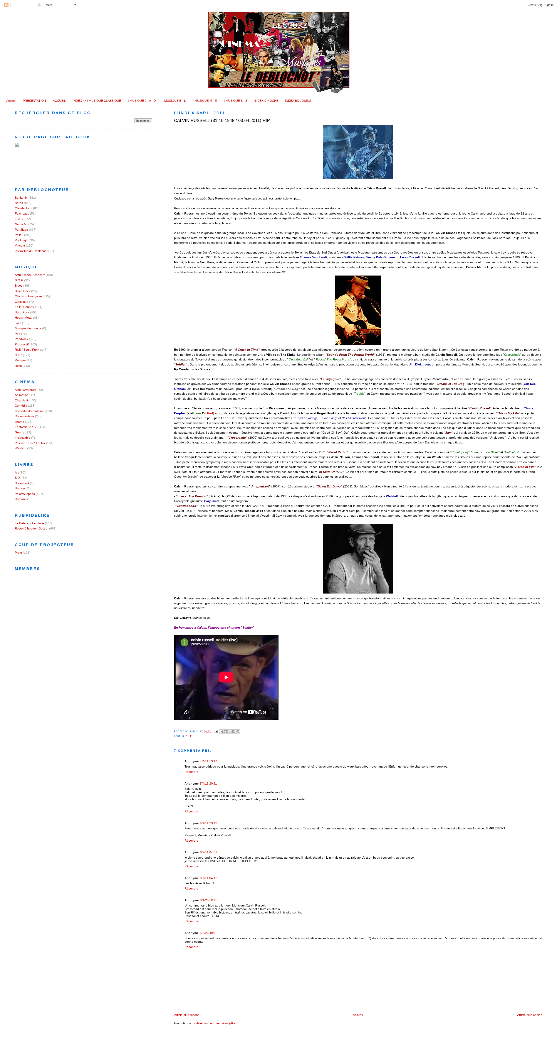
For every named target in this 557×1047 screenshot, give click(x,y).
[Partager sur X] (229, 731)
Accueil (11, 100)
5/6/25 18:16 (208, 933)
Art (17, 472)
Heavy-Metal (23, 317)
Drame (19, 421)
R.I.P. (189, 736)
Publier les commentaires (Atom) (215, 1023)
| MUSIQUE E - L (174, 100)
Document (22, 483)
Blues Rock (22, 291)
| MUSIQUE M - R (205, 100)
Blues (18, 285)
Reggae (20, 360)
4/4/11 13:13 (208, 761)
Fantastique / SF (26, 427)
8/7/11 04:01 (208, 852)
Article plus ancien (529, 1015)
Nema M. (21, 224)
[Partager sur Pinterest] (238, 731)
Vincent (20, 245)
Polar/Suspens (25, 494)
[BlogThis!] (225, 731)
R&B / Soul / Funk (27, 349)
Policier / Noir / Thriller (30, 443)
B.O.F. (19, 280)
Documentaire (24, 416)
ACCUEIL (59, 100)
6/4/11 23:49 (208, 823)
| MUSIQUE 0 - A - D (142, 100)
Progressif (22, 344)
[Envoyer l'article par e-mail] (215, 731)
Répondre (191, 771)
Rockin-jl (21, 240)
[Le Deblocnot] (28, 174)
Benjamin (21, 197)
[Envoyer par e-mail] (221, 731)
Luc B (19, 219)
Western (20, 448)
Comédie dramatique (29, 411)
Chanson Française (28, 296)
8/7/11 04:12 (208, 878)
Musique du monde (28, 328)
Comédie (21, 405)
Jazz (18, 323)
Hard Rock (22, 312)
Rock (18, 365)
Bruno (19, 203)
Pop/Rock (21, 339)
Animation (22, 395)
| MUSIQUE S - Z (235, 100)
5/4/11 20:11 (208, 783)
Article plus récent (186, 1015)
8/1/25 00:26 (208, 900)
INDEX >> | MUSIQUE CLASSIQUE (97, 100)
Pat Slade (21, 229)
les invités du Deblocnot (31, 251)
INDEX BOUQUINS (298, 100)
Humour (20, 488)
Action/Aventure (26, 389)
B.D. (18, 477)
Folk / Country (24, 307)
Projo (18, 552)
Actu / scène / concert (30, 275)
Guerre (20, 432)
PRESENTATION (34, 100)
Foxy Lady (22, 213)
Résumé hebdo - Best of (31, 528)
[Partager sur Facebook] (234, 731)
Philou (19, 235)
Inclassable (22, 437)
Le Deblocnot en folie (29, 523)
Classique (21, 301)
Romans (20, 499)
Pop (17, 333)
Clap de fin (22, 400)
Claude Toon (23, 208)
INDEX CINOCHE (266, 100)
